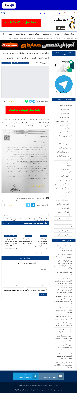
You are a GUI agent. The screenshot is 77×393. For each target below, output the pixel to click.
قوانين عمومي (65, 222)
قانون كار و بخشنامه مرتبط (64, 213)
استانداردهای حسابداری (62, 188)
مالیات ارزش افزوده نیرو (25, 200)
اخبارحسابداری (65, 109)
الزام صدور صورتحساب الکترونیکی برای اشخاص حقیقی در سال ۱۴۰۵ (64, 356)
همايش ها (68, 226)
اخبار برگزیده (25, 62)
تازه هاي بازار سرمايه (64, 136)
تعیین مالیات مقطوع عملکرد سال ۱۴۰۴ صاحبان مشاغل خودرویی (63, 310)
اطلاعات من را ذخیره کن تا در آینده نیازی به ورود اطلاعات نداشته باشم (24, 290)
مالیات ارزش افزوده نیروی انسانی (11, 200)
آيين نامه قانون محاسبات (62, 196)
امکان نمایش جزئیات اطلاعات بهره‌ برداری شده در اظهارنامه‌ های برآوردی (63, 365)
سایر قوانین (67, 192)
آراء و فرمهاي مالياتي (63, 152)
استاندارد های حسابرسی (62, 184)
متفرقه (67, 140)
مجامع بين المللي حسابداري (65, 126)
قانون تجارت (65, 208)
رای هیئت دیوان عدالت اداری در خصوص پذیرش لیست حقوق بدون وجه (63, 248)
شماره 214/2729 (40, 198)
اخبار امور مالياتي (64, 117)
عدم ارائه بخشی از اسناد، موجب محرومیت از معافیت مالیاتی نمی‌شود (63, 338)
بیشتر (31, 13)
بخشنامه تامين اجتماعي (62, 200)
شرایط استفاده (20, 34)
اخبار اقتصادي (65, 113)
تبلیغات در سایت (34, 34)
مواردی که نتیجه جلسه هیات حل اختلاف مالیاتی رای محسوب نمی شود (63, 347)
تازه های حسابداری (55, 13)
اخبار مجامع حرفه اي (16, 62)
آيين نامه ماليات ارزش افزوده (63, 157)
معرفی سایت (39, 13)
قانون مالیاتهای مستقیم (62, 176)
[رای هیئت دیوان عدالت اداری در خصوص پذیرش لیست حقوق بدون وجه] (40, 232)
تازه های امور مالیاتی (6, 62)
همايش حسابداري (64, 230)
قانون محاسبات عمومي (62, 218)
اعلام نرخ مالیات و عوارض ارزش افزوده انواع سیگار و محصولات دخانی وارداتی (64, 290)
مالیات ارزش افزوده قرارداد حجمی (40, 200)
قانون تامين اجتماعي (63, 204)
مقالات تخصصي (64, 132)
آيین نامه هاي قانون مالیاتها (10, 235)
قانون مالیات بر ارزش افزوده (63, 170)
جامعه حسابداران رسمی (62, 121)
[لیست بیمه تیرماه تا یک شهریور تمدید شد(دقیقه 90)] (25, 232)
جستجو (46, 13)
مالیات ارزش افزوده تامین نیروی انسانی (25, 198)
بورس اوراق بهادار (64, 144)
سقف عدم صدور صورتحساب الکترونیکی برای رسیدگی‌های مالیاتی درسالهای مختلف (63, 281)
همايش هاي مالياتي (63, 234)
